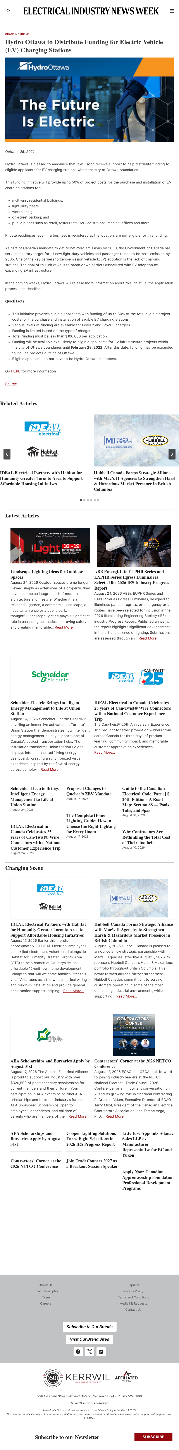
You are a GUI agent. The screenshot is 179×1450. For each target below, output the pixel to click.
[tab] (81, 500)
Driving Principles (45, 1291)
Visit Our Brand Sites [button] (89, 1339)
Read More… (65, 627)
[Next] (172, 454)
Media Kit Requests (133, 1303)
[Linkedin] (101, 1351)
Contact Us (133, 1309)
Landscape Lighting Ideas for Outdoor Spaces (46, 574)
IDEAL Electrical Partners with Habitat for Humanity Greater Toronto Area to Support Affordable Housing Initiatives (41, 478)
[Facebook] (78, 1351)
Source (11, 384)
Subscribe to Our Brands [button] (90, 1326)
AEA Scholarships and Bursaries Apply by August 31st (50, 1063)
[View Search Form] (8, 11)
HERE (15, 371)
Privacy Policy (133, 1291)
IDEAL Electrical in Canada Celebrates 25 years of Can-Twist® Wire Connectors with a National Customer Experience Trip (132, 711)
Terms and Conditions (133, 1297)
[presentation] (42, 440)
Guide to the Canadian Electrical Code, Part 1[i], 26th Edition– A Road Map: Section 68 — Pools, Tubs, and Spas (146, 799)
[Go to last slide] (6, 454)
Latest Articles (22, 515)
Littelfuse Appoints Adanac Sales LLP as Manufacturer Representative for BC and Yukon (148, 1144)
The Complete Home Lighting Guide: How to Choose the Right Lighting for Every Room (91, 823)
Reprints (133, 1285)
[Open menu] (172, 10)
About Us (45, 1285)
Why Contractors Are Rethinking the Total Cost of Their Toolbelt (146, 837)
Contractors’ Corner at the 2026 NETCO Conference (132, 1063)
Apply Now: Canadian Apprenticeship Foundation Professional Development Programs (148, 1180)
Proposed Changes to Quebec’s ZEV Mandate (89, 791)
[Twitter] (89, 1351)
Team (46, 1297)
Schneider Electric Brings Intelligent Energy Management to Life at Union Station (45, 708)
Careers (45, 1303)
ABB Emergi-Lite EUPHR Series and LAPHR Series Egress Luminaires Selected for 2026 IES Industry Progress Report (131, 580)
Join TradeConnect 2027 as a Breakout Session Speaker (92, 1163)
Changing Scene (17, 34)
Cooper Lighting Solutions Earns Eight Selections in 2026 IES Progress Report (91, 1138)
